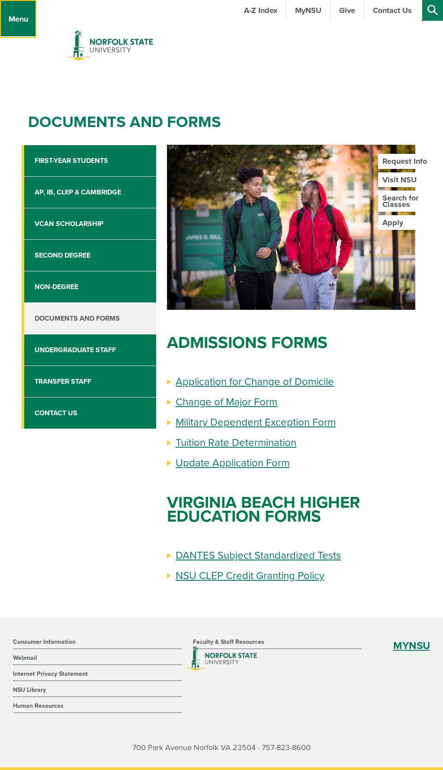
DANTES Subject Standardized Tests (258, 555)
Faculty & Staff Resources (228, 642)
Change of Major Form (226, 402)
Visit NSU (399, 180)
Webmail (25, 658)
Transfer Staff (63, 381)
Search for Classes (400, 201)
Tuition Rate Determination (236, 442)
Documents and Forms (77, 318)
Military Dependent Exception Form (256, 422)
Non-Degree (56, 287)
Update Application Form (232, 463)
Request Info (404, 161)
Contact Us (56, 413)
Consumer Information (44, 642)
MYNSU (411, 646)
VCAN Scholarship (69, 224)
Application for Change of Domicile (255, 381)
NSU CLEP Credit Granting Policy (250, 576)
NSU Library (29, 690)
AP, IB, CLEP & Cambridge (78, 192)
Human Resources (38, 706)
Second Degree (62, 255)
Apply (392, 222)
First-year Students (71, 160)
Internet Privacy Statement (50, 674)
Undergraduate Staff (75, 350)
